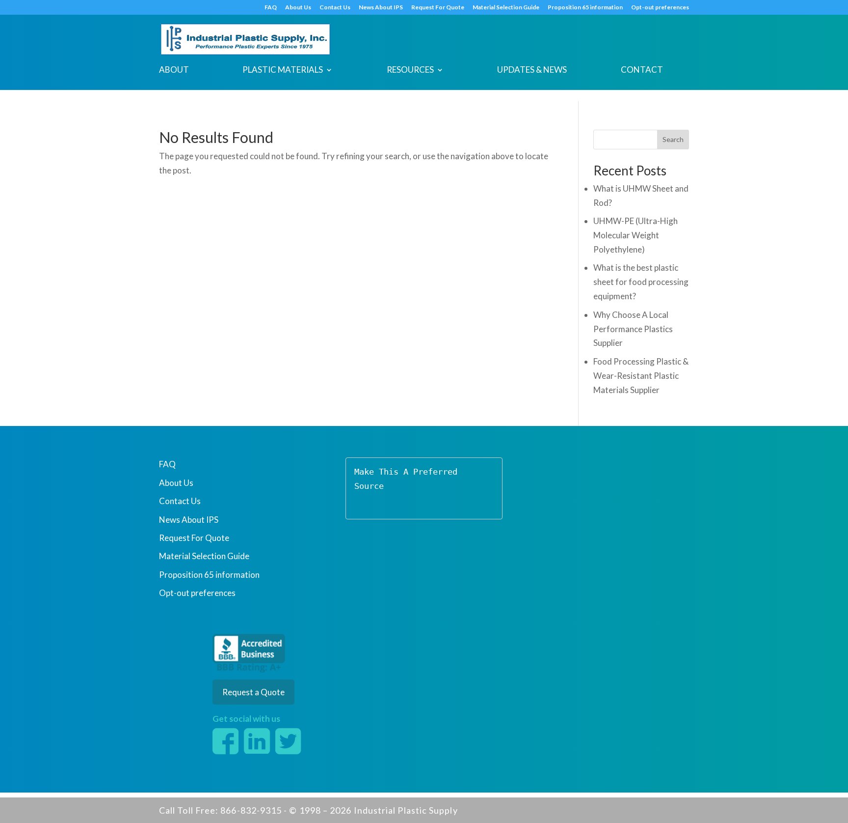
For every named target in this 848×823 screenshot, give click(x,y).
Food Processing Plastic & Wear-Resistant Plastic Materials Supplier (641, 375)
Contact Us (334, 7)
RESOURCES (410, 70)
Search (673, 139)
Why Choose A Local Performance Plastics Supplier (633, 329)
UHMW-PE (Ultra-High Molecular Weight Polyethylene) (635, 235)
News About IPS (381, 7)
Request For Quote (437, 7)
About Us (298, 7)
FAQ (271, 7)
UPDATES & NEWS (532, 70)
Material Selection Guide (506, 7)
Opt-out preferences (660, 7)
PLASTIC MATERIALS (282, 70)
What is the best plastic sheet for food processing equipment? (641, 281)
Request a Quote (253, 692)
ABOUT (174, 70)
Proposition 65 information (585, 7)
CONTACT (642, 70)
